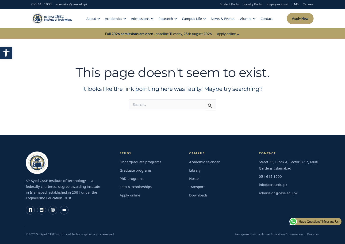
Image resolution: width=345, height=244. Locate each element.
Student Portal (229, 4)
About (91, 18)
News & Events (222, 18)
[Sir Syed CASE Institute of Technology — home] (51, 18)
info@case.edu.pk (273, 184)
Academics (113, 18)
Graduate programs (136, 170)
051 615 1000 (41, 4)
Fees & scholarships (136, 186)
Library (195, 170)
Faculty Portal (253, 4)
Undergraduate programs (140, 161)
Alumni (246, 18)
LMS (295, 4)
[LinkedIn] (41, 210)
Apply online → (228, 34)
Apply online (130, 195)
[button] (6, 53)
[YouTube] (64, 210)
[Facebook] (30, 210)
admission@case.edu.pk (72, 4)
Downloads (198, 195)
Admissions (140, 18)
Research (165, 18)
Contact (267, 18)
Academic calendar (204, 161)
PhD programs (131, 178)
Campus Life (192, 18)
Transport (197, 186)
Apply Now (300, 18)
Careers (308, 4)
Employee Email (277, 4)
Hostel (194, 178)
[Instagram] (52, 210)
